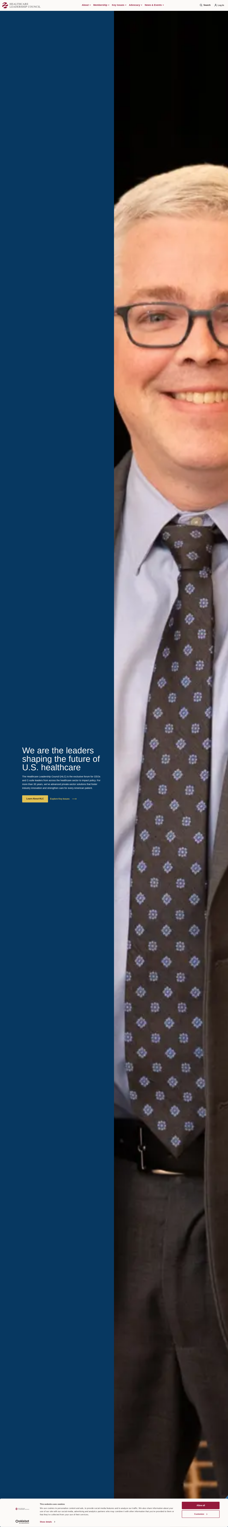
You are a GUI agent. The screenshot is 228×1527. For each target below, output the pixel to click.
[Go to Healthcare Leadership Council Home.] (22, 5)
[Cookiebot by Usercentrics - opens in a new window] (22, 1522)
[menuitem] (87, 5)
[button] (207, 5)
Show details (46, 1522)
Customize (199, 1514)
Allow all (201, 1505)
